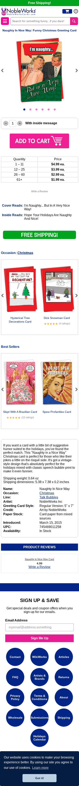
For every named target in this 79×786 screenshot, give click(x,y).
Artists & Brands (40, 677)
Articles (64, 657)
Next (75, 70)
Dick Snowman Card (57, 318)
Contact (15, 657)
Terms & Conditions (39, 697)
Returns (63, 677)
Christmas (25, 253)
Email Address (16, 620)
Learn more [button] (40, 767)
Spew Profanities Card (57, 411)
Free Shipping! (39, 3)
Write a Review (39, 191)
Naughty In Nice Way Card (39, 559)
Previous (4, 70)
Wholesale (15, 717)
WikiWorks (39, 657)
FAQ (15, 677)
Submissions (40, 717)
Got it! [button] (39, 778)
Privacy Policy (15, 697)
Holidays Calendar (39, 738)
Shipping (64, 717)
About (64, 697)
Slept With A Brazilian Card (20, 411)
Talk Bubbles (49, 497)
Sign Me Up (39, 638)
